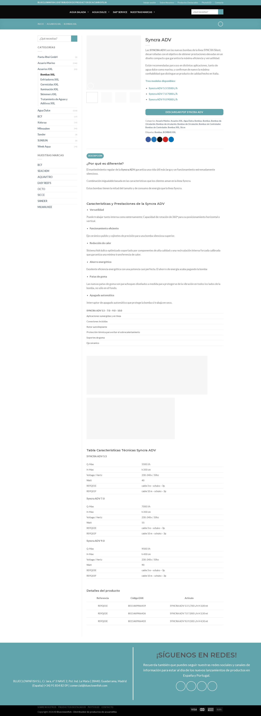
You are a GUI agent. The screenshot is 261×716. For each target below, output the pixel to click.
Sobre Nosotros (167, 2)
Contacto (219, 2)
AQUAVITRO (45, 177)
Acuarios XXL (54, 24)
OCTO (41, 189)
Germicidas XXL (49, 84)
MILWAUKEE (45, 207)
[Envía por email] (159, 139)
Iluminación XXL (49, 89)
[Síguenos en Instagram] (191, 686)
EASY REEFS (44, 183)
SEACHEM (43, 170)
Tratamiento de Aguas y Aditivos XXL (54, 101)
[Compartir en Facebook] (148, 139)
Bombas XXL (70, 24)
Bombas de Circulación (187, 124)
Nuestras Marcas (141, 12)
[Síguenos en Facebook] (181, 686)
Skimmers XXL (48, 94)
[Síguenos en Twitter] (202, 686)
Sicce (182, 127)
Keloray (42, 122)
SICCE (41, 194)
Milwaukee (44, 128)
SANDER (42, 201)
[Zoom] (90, 86)
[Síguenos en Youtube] (212, 686)
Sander (42, 134)
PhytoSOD (206, 2)
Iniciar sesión (149, 2)
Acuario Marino (46, 63)
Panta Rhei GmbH (48, 57)
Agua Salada (78, 12)
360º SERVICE (120, 12)
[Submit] (220, 11)
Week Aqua (44, 146)
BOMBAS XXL (169, 132)
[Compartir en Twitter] (154, 139)
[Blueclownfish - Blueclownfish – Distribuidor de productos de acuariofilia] (51, 12)
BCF (40, 116)
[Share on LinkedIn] (171, 139)
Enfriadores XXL (49, 79)
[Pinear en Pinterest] (165, 139)
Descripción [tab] (95, 156)
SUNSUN (43, 140)
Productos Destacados (188, 2)
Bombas (198, 121)
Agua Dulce (99, 12)
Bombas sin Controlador (210, 124)
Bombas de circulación (166, 124)
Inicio (41, 24)
